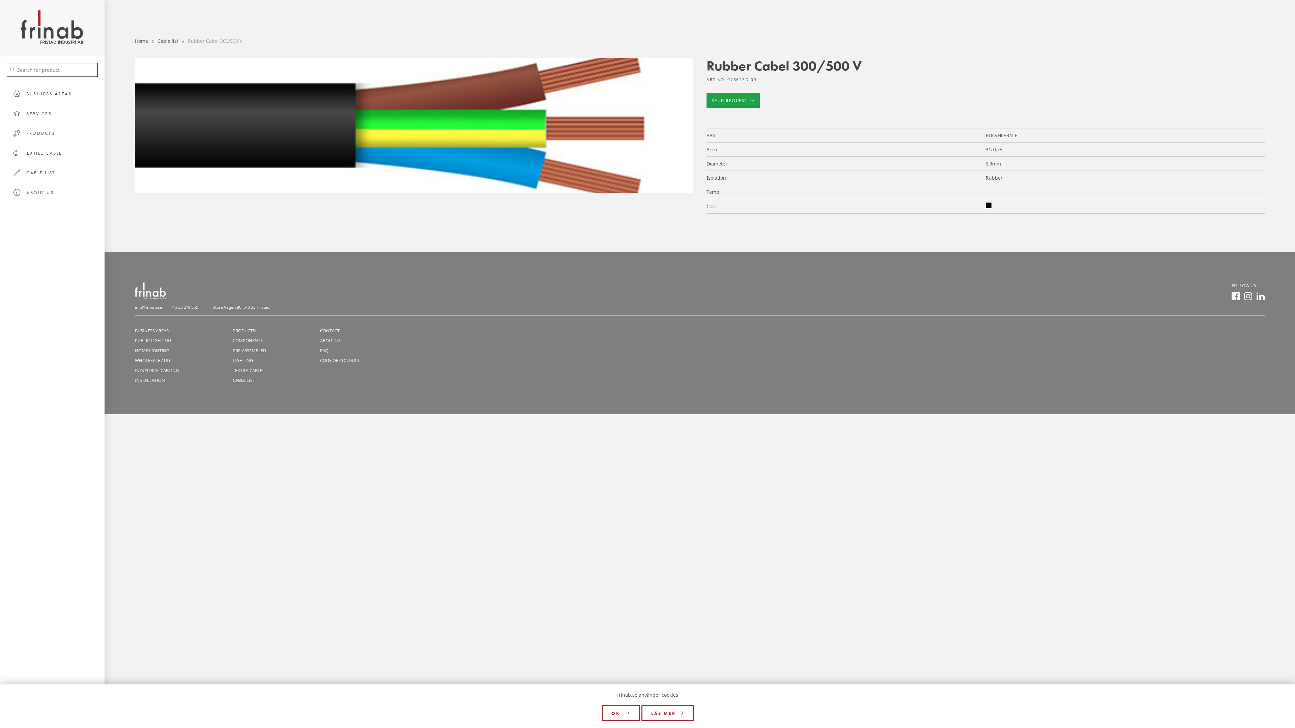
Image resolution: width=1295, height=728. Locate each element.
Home (141, 41)
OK (616, 713)
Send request (729, 100)
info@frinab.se (148, 307)
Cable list (167, 41)
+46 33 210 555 (184, 307)
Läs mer (663, 713)
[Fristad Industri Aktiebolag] (52, 28)
